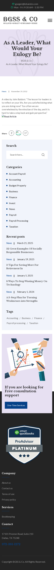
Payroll (12, 214)
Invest (12, 203)
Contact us (7, 488)
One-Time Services (16, 405)
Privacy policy (9, 499)
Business (13, 191)
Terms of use (8, 494)
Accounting (15, 179)
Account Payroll (17, 173)
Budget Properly (17, 185)
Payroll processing (16, 323)
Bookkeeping (8, 516)
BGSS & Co (26, 60)
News (4, 91)
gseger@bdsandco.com (26, 4)
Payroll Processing (18, 220)
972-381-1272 (11, 544)
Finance (13, 197)
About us (6, 482)
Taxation (13, 226)
